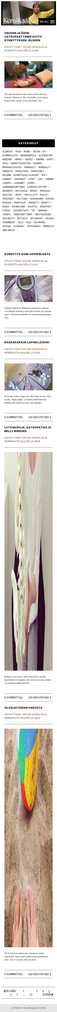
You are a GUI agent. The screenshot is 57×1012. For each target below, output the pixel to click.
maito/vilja (21, 190)
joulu (5, 163)
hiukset (29, 159)
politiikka (22, 198)
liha (40, 179)
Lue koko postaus (38, 115)
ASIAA (18, 151)
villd (28, 222)
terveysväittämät (22, 214)
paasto (44, 194)
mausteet (7, 194)
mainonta (7, 190)
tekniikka (42, 210)
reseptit (46, 202)
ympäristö (48, 226)
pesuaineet (8, 198)
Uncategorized (43, 214)
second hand (18, 206)
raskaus (6, 202)
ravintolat (20, 202)
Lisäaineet (19, 183)
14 (31, 994)
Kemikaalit (44, 167)
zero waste (8, 230)
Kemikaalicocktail (12, 167)
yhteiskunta (33, 226)
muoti (18, 194)
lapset (31, 179)
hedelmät (7, 159)
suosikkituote (21, 210)
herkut (19, 159)
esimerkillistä (10, 155)
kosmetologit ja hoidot (26, 175)
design (36, 151)
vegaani (50, 218)
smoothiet (45, 206)
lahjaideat (20, 179)
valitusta (22, 218)
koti (44, 175)
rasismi (50, 198)
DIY (44, 151)
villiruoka (39, 222)
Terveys (6, 214)
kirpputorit (37, 171)
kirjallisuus (21, 171)
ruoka (5, 206)
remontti (34, 202)
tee (33, 210)
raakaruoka (36, 198)
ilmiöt (50, 159)
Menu (44, 21)
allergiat (7, 151)
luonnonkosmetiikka (13, 186)
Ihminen (40, 159)
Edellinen (10, 991)
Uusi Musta (8, 218)
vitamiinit (18, 226)
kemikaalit (30, 167)
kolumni (6, 175)
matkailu (45, 190)
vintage (6, 226)
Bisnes (27, 151)
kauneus (37, 163)
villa (20, 222)
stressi (6, 210)
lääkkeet (7, 179)
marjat (34, 190)
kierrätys (7, 171)
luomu (31, 183)
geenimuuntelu (28, 155)
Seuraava (47, 994)
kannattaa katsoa (21, 163)
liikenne (49, 179)
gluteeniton (45, 155)
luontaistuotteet (37, 186)
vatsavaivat (36, 218)
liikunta (6, 183)
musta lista (31, 194)
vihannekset (8, 222)
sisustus (32, 206)
